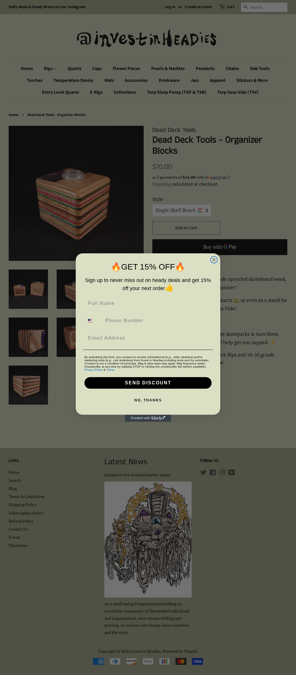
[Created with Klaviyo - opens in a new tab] (148, 418)
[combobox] (94, 320)
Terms (110, 369)
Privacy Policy (93, 369)
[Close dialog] (213, 259)
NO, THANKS (148, 400)
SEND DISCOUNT (148, 382)
